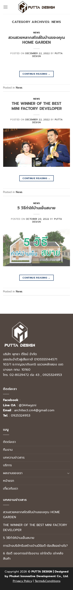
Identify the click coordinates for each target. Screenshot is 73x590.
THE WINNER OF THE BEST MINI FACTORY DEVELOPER (37, 106)
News (36, 32)
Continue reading (36, 74)
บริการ (7, 465)
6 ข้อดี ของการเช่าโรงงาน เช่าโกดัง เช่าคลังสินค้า (33, 556)
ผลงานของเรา (13, 473)
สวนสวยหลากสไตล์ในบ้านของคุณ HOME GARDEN (36, 40)
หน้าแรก (8, 480)
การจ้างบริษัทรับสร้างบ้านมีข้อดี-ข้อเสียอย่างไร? (35, 545)
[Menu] (5, 7)
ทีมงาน (8, 449)
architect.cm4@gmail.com (34, 410)
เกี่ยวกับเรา (10, 488)
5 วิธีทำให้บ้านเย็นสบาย (36, 208)
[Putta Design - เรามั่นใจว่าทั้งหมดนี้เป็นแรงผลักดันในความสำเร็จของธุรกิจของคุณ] (36, 7)
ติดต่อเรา (9, 441)
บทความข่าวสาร (14, 457)
